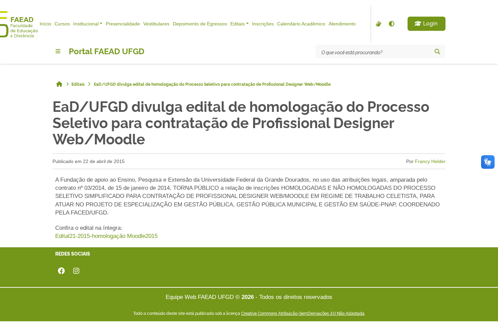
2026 (248, 297)
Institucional (86, 23)
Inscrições (263, 23)
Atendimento (342, 23)
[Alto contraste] (391, 23)
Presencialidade (123, 23)
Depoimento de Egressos (200, 23)
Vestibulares (156, 23)
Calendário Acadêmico (301, 23)
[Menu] (58, 51)
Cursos (62, 23)
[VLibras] (377, 23)
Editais (237, 23)
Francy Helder (430, 161)
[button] (426, 24)
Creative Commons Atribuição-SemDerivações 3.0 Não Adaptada (303, 313)
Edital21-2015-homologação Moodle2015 (106, 236)
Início (45, 23)
